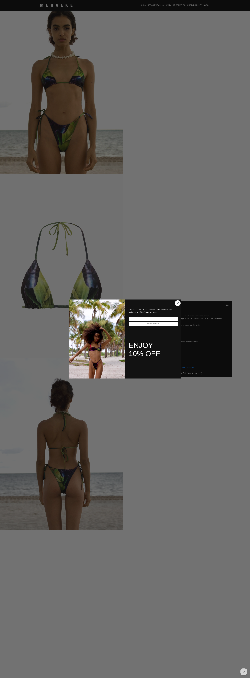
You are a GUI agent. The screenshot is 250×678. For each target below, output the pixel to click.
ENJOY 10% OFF (153, 324)
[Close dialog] (177, 303)
